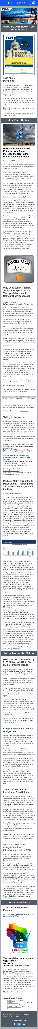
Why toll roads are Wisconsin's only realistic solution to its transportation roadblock (16, 457)
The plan (6, 810)
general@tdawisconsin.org (19, 1016)
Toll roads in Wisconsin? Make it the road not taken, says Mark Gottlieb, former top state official (18, 446)
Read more (26, 248)
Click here (6, 992)
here (8, 114)
